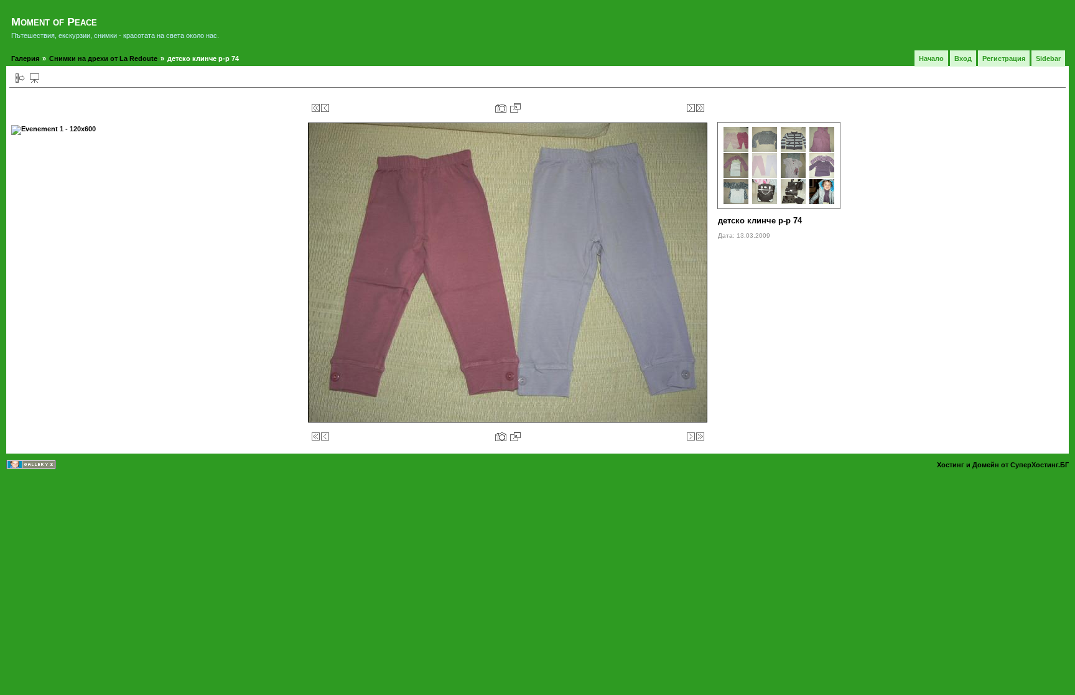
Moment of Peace (54, 22)
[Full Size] (515, 108)
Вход (963, 58)
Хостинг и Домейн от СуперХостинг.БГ (1003, 465)
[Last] (700, 108)
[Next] (691, 108)
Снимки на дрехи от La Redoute (103, 58)
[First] (315, 108)
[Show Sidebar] (20, 78)
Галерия (25, 58)
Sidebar (1048, 58)
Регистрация (1003, 58)
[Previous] (325, 108)
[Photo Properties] (500, 108)
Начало (931, 58)
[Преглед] (34, 78)
